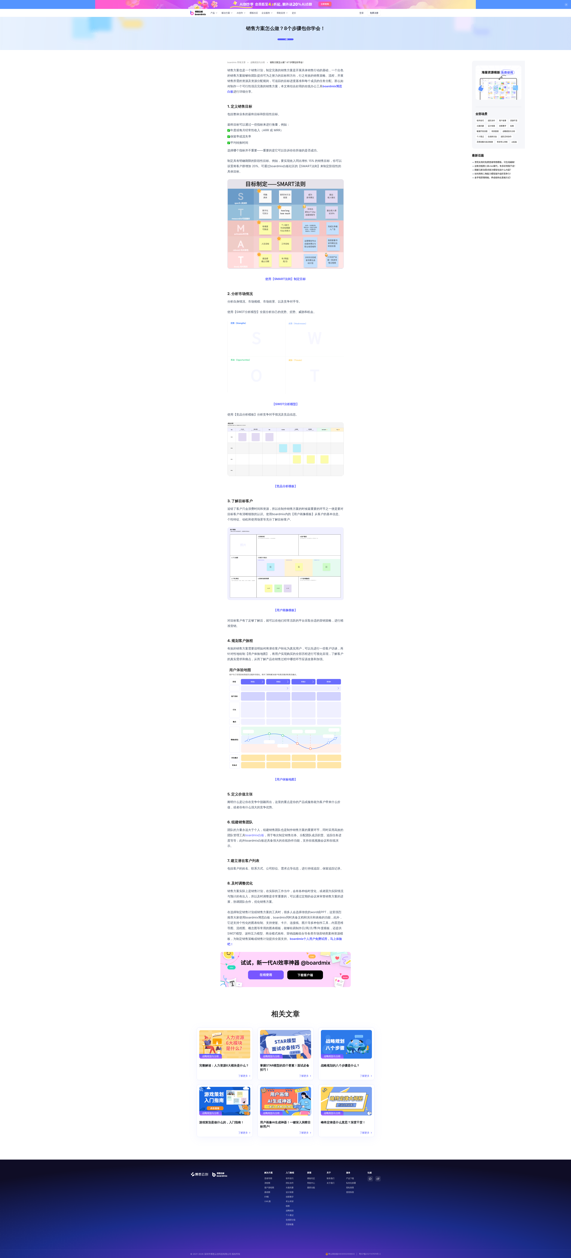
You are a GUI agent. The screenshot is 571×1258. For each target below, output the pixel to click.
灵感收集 (290, 1224)
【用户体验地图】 (285, 779)
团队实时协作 (506, 137)
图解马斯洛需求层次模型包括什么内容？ (493, 169)
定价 (294, 13)
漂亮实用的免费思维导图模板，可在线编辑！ (495, 162)
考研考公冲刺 (502, 142)
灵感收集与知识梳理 (485, 142)
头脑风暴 (480, 126)
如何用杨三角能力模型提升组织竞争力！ (493, 173)
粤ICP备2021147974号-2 (370, 1254)
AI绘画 (514, 142)
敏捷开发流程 (482, 131)
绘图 (512, 126)
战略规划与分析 (257, 62)
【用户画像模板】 (285, 610)
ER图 (266, 1197)
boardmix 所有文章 (236, 62)
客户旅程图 (269, 1187)
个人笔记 (480, 137)
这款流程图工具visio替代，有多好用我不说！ (495, 166)
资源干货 (513, 121)
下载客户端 (305, 975)
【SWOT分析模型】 (285, 404)
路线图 (267, 1192)
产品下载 (350, 1178)
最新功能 (311, 1187)
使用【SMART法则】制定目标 (285, 279)
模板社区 (254, 13)
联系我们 (330, 1178)
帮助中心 (311, 1183)
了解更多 (243, 1075)
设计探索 (491, 126)
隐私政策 (350, 1187)
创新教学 (502, 126)
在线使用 (266, 975)
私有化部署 (351, 1183)
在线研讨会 (492, 137)
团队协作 (491, 121)
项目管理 (495, 131)
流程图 (267, 1183)
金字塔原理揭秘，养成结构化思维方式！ (493, 177)
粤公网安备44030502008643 (341, 1254)
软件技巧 (480, 121)
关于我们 (330, 1183)
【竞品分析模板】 (285, 486)
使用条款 (350, 1192)
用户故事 (502, 121)
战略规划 (290, 1210)
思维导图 (268, 1178)
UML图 (267, 1201)
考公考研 (290, 1201)
